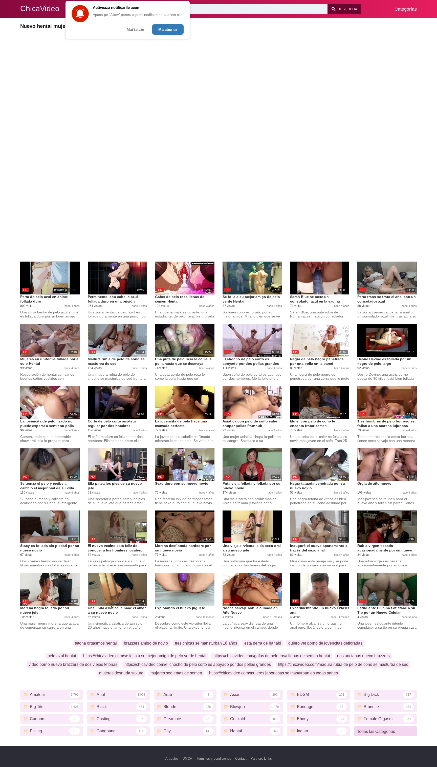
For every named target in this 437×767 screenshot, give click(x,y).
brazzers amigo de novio (146, 643)
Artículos (172, 758)
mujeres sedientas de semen (176, 673)
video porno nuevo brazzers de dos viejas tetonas (73, 664)
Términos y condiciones (213, 758)
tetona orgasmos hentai (96, 643)
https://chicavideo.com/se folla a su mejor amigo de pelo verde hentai (144, 656)
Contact (241, 758)
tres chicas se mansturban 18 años (206, 643)
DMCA (187, 758)
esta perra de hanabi (262, 643)
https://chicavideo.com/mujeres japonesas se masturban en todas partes (273, 673)
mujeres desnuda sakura (121, 673)
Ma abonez (168, 29)
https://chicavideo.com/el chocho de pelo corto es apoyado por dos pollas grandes (197, 664)
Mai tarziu (135, 29)
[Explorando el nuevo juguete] (184, 589)
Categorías (406, 9)
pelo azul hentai (62, 656)
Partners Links (261, 758)
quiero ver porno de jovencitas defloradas (325, 643)
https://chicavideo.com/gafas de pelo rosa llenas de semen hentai (271, 656)
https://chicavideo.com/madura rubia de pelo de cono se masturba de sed (343, 664)
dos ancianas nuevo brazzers (363, 656)
